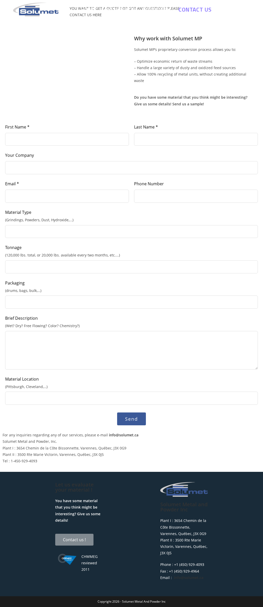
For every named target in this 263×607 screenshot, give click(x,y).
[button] (74, 540)
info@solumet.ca (123, 435)
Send (131, 419)
